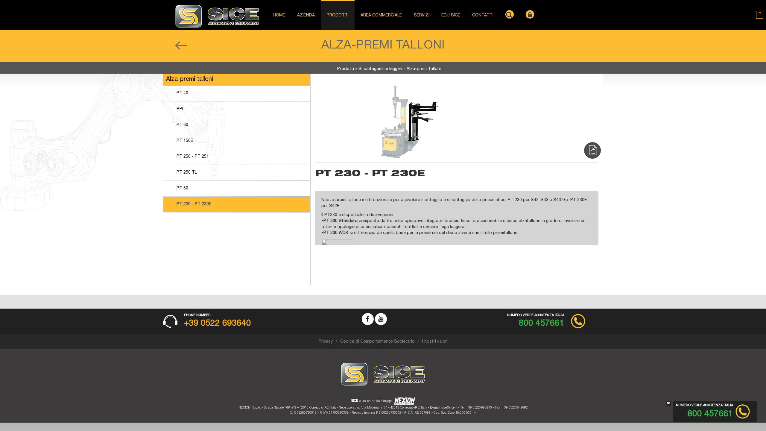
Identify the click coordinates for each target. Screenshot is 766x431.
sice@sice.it (449, 407)
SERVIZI (421, 15)
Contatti (482, 15)
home (279, 15)
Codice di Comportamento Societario (377, 342)
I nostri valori (435, 342)
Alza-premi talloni (424, 69)
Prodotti (345, 69)
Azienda (306, 15)
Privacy (326, 342)
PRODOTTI (338, 15)
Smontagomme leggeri (380, 69)
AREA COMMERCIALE (381, 15)
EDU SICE (450, 15)
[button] (759, 15)
